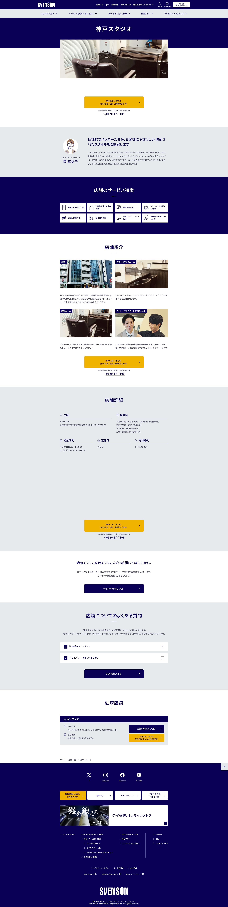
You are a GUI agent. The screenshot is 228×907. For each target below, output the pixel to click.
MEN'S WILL (89, 874)
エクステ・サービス (94, 848)
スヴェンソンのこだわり (130, 843)
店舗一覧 (99, 4)
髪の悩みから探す (90, 857)
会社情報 (133, 868)
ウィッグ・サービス (93, 843)
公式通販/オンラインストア (143, 4)
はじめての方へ (69, 834)
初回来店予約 (167, 6)
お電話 (160, 6)
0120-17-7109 (115, 114)
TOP (62, 759)
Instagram (105, 781)
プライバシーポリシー (102, 868)
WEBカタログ (126, 4)
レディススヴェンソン (133, 874)
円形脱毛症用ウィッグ (110, 874)
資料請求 (114, 4)
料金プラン (126, 839)
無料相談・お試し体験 (130, 834)
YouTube (139, 781)
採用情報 (120, 868)
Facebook (122, 781)
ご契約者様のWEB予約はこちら (183, 5)
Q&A (107, 4)
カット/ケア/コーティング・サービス (100, 852)
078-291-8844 (141, 446)
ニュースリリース (162, 843)
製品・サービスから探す (93, 839)
